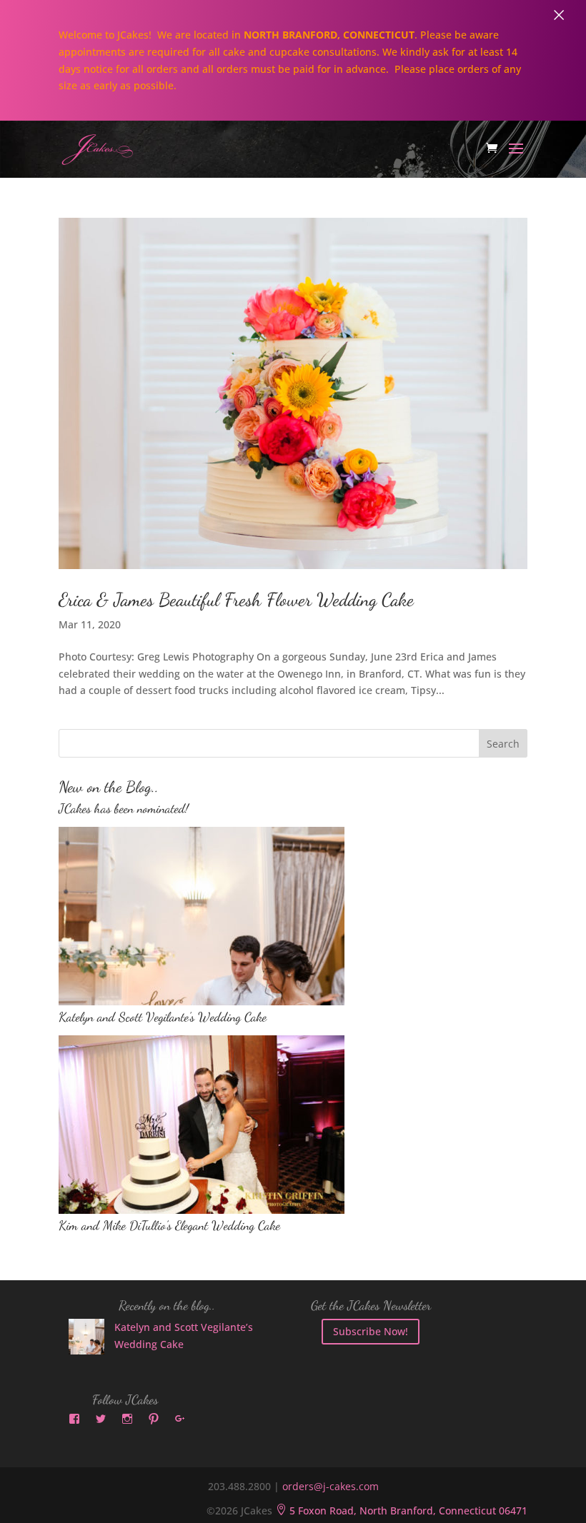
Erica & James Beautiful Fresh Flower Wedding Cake (236, 599)
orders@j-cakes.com (330, 1486)
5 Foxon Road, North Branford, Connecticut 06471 (401, 1510)
